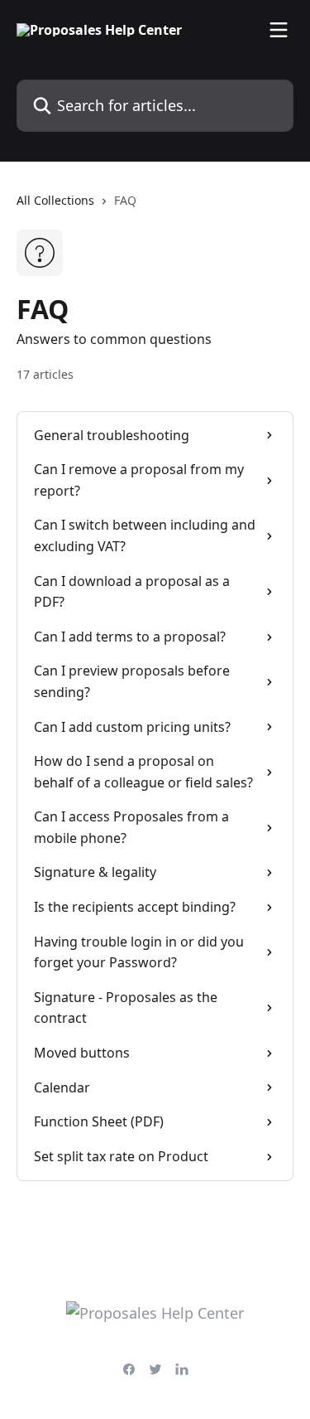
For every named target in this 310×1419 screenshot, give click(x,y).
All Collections (55, 200)
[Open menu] (278, 30)
